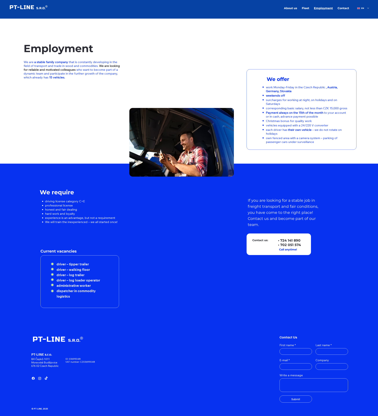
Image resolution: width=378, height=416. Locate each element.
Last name (324, 345)
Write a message (291, 375)
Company (322, 360)
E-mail (285, 360)
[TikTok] (46, 378)
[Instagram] (40, 378)
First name (288, 345)
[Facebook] (33, 378)
